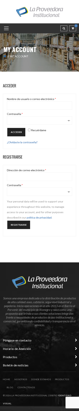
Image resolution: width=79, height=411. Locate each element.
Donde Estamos (41, 379)
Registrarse (19, 224)
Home (6, 379)
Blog (10, 387)
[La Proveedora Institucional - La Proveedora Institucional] (39, 11)
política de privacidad (39, 217)
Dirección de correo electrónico (26, 170)
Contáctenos (26, 387)
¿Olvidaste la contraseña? (22, 142)
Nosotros (20, 379)
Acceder (16, 132)
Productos (62, 379)
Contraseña (15, 114)
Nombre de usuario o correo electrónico (31, 99)
